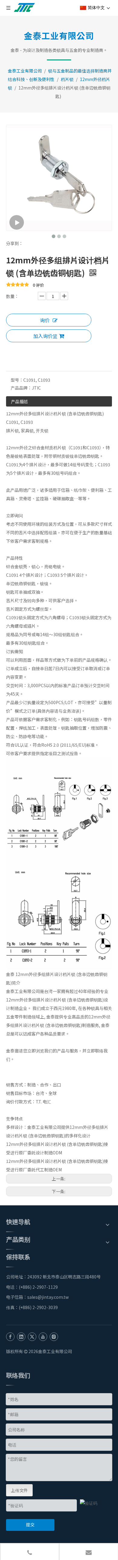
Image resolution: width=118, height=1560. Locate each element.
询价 (45, 320)
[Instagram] (54, 1336)
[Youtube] (43, 1336)
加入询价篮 (45, 335)
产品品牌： (21, 388)
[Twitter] (32, 1336)
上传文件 (19, 1490)
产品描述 (19, 401)
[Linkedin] (21, 1336)
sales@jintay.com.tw (49, 1297)
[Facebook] (10, 1336)
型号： (17, 380)
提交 (30, 1524)
